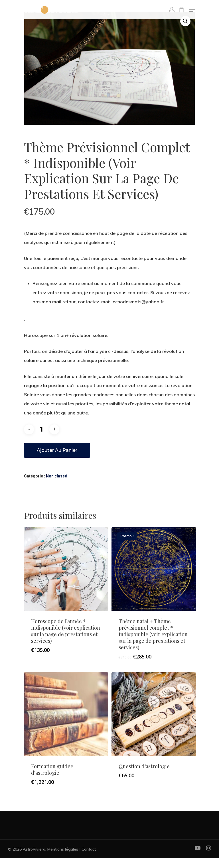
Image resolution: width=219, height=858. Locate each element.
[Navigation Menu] (192, 10)
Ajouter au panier (57, 450)
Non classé (56, 476)
